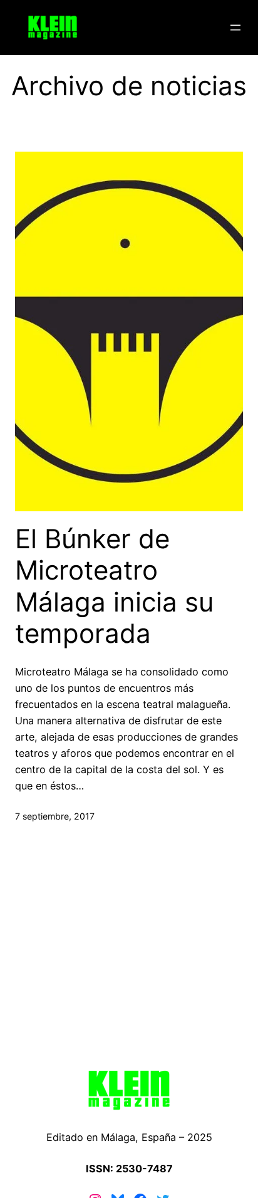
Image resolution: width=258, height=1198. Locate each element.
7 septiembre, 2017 (55, 816)
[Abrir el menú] (235, 27)
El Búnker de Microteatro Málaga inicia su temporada (114, 586)
